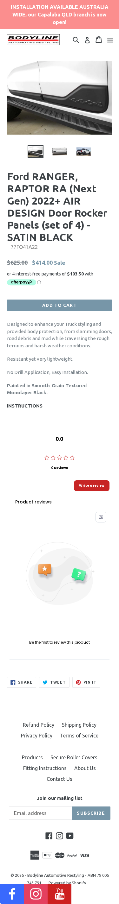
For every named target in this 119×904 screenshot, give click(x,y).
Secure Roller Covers (73, 757)
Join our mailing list (60, 798)
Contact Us (59, 779)
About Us (85, 768)
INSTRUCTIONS (25, 405)
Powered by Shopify (67, 883)
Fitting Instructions (45, 768)
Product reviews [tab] (33, 502)
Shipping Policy (79, 725)
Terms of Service (79, 735)
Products (32, 757)
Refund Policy (38, 725)
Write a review (91, 485)
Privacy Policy (36, 735)
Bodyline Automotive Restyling (55, 875)
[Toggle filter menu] (101, 517)
